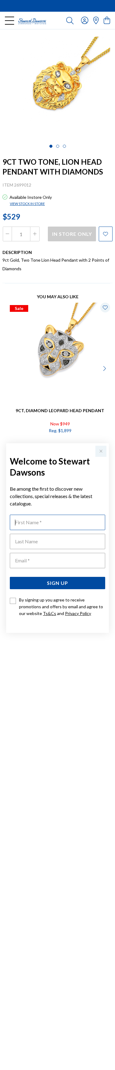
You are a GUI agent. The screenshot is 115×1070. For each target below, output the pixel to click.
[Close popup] (100, 451)
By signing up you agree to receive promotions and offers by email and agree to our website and (61, 606)
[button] (50, 146)
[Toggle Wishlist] (105, 307)
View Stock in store (27, 204)
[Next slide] (105, 368)
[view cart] (107, 20)
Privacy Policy (78, 613)
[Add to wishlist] (106, 234)
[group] (57, 6)
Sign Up (57, 583)
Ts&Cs (49, 613)
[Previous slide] (10, 368)
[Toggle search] (70, 20)
